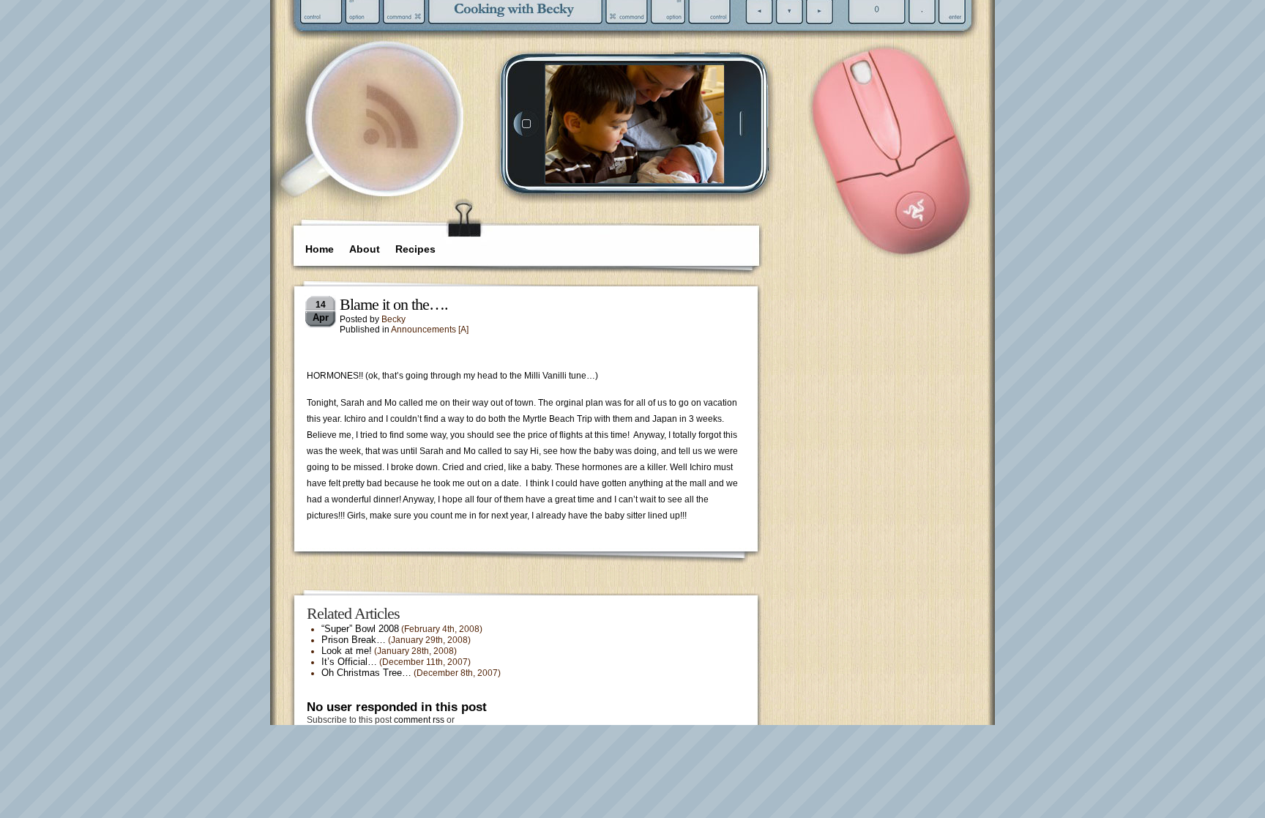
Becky (393, 319)
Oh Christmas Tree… (366, 672)
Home (319, 249)
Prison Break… (353, 639)
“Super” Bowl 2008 (360, 628)
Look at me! (346, 650)
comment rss (419, 720)
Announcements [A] (430, 329)
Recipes (415, 249)
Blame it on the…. (394, 304)
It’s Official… (349, 661)
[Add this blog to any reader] (390, 150)
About (364, 249)
